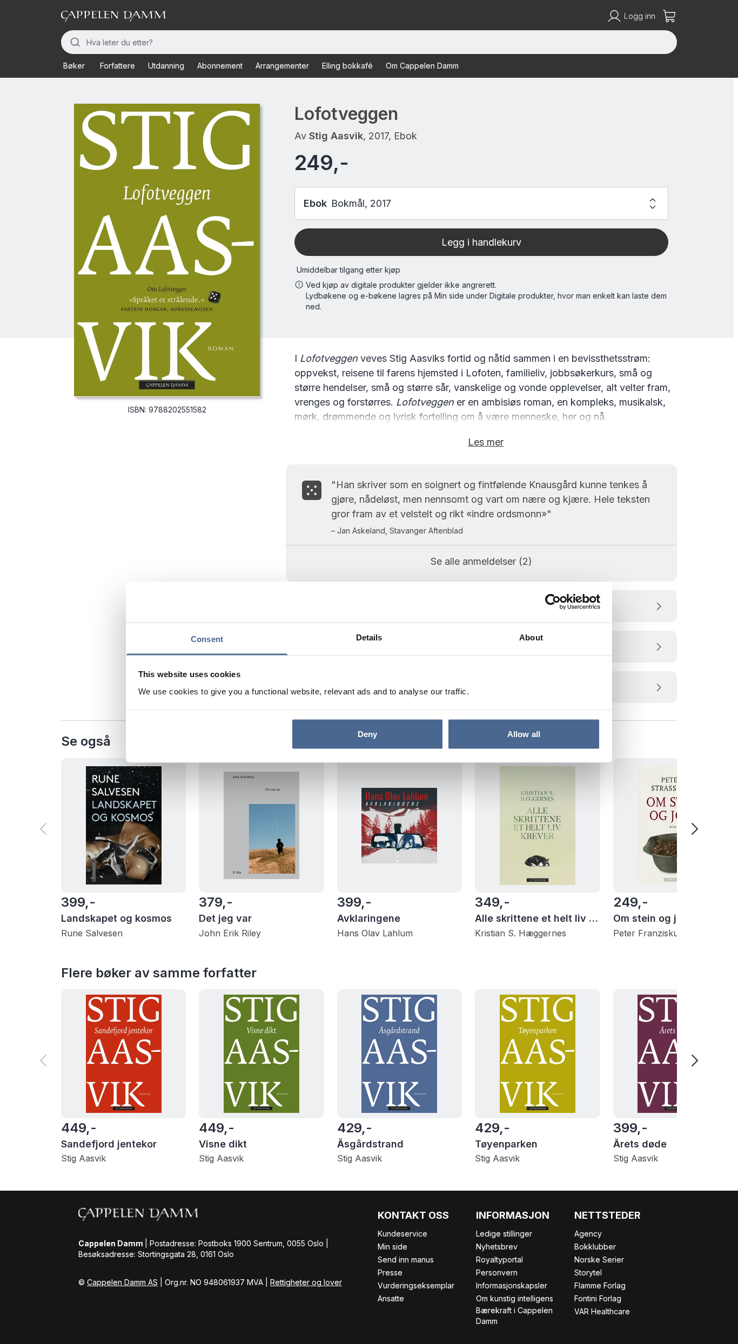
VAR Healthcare (602, 1311)
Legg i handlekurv (481, 242)
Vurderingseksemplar (416, 1285)
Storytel (588, 1272)
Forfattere (117, 65)
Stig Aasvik (336, 135)
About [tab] (531, 636)
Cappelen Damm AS (122, 1282)
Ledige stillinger (504, 1233)
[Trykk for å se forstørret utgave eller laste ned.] (167, 250)
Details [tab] (369, 636)
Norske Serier (599, 1259)
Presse (390, 1272)
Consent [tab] (207, 638)
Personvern (497, 1272)
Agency (588, 1233)
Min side (392, 1246)
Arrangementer (282, 65)
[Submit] (73, 42)
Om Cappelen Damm (422, 65)
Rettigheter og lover (306, 1282)
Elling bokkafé (347, 65)
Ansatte (391, 1298)
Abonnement (220, 65)
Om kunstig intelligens (514, 1298)
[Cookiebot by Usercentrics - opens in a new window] (553, 602)
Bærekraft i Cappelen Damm (514, 1316)
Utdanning (166, 65)
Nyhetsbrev (497, 1246)
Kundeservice (402, 1233)
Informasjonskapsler (511, 1285)
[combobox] (369, 42)
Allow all (523, 734)
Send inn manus (406, 1259)
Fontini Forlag (597, 1298)
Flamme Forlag (600, 1285)
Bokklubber (595, 1246)
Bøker (74, 65)
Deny (367, 734)
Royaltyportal (499, 1259)
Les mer (486, 442)
